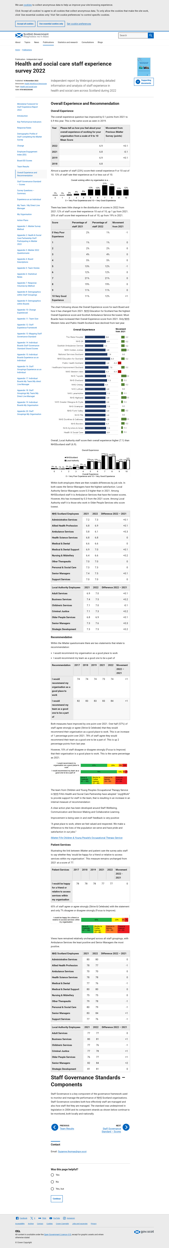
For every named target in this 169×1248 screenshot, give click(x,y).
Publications (48, 42)
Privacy (94, 1224)
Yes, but (60, 1188)
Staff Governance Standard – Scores (29, 183)
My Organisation (24, 214)
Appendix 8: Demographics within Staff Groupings (29, 293)
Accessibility (20, 1224)
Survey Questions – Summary (25, 192)
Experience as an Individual (29, 199)
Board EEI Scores (24, 160)
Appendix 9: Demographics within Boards (29, 302)
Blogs (100, 42)
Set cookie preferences (79, 23)
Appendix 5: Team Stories (28, 268)
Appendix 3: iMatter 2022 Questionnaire (28, 251)
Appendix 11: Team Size (27, 319)
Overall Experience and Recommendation (27, 174)
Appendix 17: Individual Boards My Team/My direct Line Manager (29, 381)
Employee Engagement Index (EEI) (27, 153)
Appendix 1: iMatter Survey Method (29, 227)
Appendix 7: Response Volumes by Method (26, 284)
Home (17, 50)
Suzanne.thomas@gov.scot (72, 1151)
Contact (40, 1224)
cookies (28, 4)
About (17, 42)
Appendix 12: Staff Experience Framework (27, 326)
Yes (58, 1174)
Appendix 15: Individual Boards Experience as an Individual (28, 357)
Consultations (88, 42)
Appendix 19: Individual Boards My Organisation (27, 403)
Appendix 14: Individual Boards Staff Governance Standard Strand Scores (28, 345)
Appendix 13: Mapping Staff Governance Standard (29, 335)
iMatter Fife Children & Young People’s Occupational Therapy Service (86, 837)
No (57, 1181)
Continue (57, 1199)
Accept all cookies (25, 24)
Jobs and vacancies (79, 1224)
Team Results (23, 166)
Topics (27, 42)
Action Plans (22, 220)
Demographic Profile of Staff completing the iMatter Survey (29, 137)
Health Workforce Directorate (35, 84)
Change (20, 146)
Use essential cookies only (51, 24)
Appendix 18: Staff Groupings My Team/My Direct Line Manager (27, 393)
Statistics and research (68, 42)
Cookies (50, 1224)
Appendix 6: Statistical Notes (27, 275)
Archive (31, 1224)
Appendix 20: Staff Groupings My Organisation (29, 412)
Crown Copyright (62, 1224)
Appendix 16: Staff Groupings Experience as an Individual (29, 369)
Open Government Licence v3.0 (57, 1234)
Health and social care (28, 87)
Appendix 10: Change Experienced (26, 311)
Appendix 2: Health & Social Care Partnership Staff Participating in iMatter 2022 (29, 239)
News (36, 42)
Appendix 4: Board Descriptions (25, 260)
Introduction (22, 116)
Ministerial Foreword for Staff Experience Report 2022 (27, 107)
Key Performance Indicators (29, 122)
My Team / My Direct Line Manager (28, 207)
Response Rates (24, 128)
